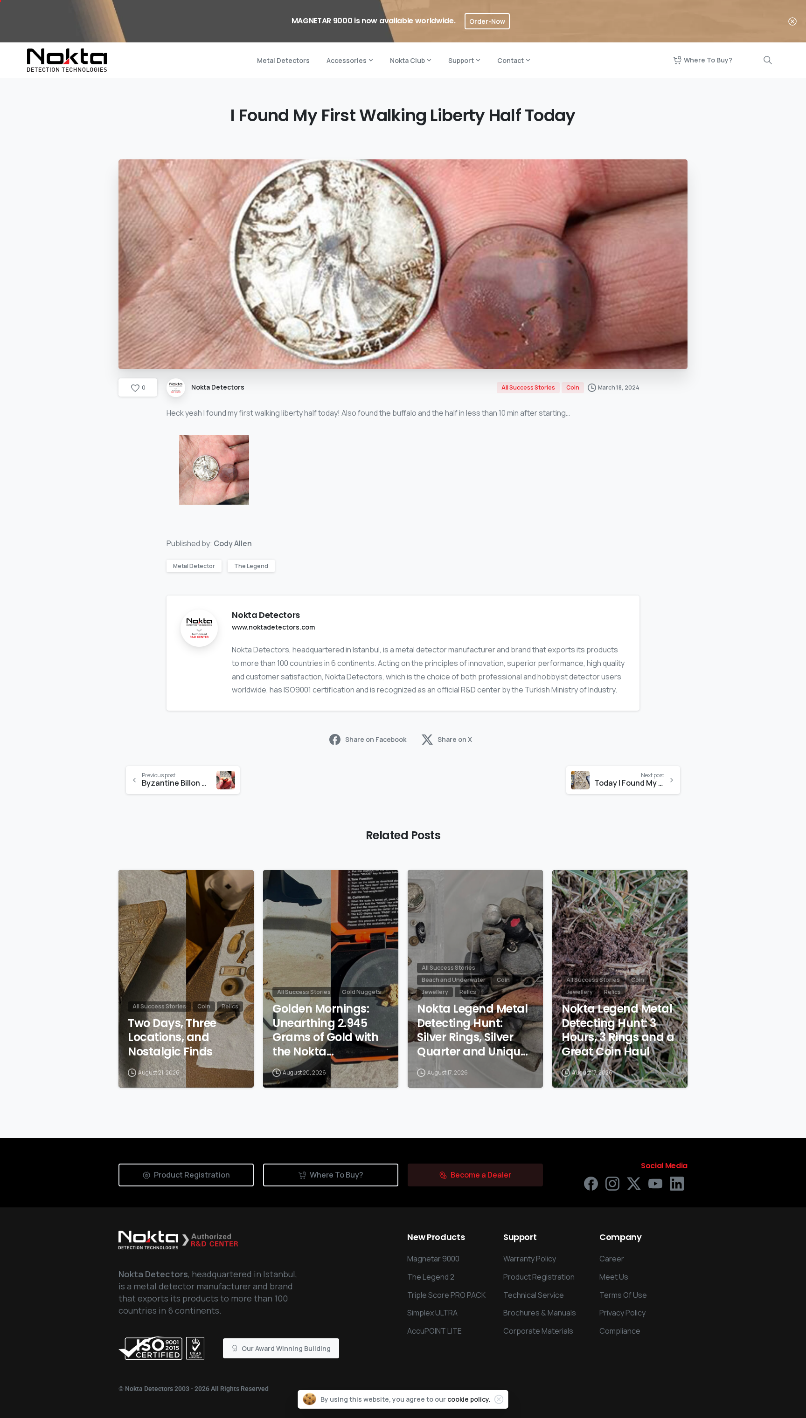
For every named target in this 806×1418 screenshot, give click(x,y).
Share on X (455, 739)
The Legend (251, 566)
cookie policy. (469, 1399)
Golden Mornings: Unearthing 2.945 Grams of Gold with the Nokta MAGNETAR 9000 (325, 1030)
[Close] (792, 21)
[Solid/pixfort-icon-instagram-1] (612, 1183)
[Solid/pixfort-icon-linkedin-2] (677, 1183)
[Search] (768, 60)
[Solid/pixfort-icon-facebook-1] (591, 1183)
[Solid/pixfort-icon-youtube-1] (655, 1183)
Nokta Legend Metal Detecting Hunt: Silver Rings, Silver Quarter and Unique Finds (472, 1030)
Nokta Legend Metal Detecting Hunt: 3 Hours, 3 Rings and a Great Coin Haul (618, 1030)
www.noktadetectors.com (273, 627)
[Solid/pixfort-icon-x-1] (634, 1183)
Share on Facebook (375, 739)
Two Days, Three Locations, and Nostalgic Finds (172, 1037)
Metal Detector (194, 566)
